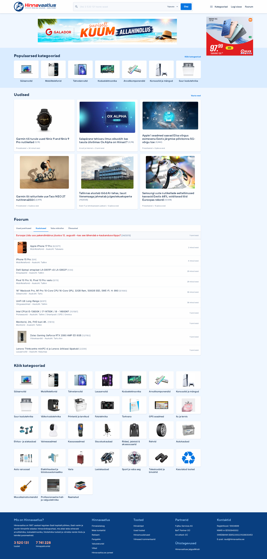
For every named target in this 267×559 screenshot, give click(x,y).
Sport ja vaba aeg (131, 469)
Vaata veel (196, 95)
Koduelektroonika (107, 80)
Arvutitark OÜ (181, 535)
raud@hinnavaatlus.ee (234, 539)
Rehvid (152, 441)
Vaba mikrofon (57, 228)
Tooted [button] (139, 520)
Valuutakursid (98, 543)
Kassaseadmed (76, 441)
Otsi (76, 6)
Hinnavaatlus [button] (101, 520)
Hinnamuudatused (142, 535)
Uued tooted (139, 530)
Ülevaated (73, 228)
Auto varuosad (22, 469)
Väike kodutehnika (51, 416)
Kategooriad (221, 6)
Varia (70, 469)
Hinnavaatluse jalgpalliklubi (187, 549)
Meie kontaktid (98, 530)
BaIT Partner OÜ (182, 530)
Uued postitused (23, 228)
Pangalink (96, 539)
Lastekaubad (102, 469)
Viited (94, 548)
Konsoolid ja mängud (161, 80)
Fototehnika (101, 416)
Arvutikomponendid (134, 80)
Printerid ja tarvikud (78, 416)
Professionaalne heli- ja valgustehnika (52, 498)
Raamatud (73, 497)
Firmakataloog (98, 526)
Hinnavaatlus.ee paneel (102, 552)
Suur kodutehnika (188, 80)
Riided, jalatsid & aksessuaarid (131, 443)
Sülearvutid (26, 80)
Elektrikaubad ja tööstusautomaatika (51, 470)
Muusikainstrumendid (26, 497)
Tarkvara (126, 416)
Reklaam (96, 535)
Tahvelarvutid (80, 80)
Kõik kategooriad (193, 57)
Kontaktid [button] (224, 520)
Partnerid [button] (181, 520)
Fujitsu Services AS (184, 526)
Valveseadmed (49, 441)
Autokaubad (182, 441)
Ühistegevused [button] (185, 543)
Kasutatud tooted (185, 469)
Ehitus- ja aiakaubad (25, 441)
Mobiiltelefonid (53, 80)
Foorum (249, 6)
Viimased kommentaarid (144, 539)
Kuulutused (41, 228)
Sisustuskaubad (104, 441)
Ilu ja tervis (182, 416)
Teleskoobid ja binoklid (157, 470)
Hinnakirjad (139, 526)
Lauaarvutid (101, 391)
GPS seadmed (156, 416)
